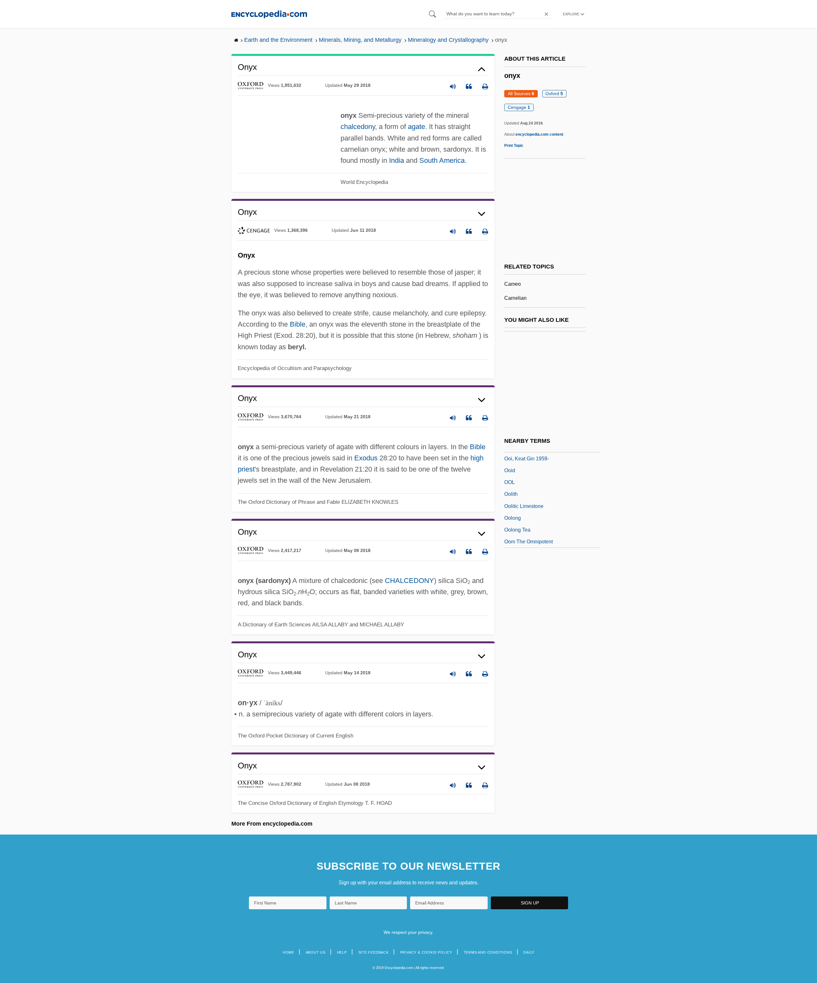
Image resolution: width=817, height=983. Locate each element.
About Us (316, 952)
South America (442, 160)
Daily (528, 952)
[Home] (269, 14)
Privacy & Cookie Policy (426, 952)
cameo (512, 284)
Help (342, 952)
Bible (297, 324)
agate (416, 127)
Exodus (366, 458)
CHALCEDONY (409, 581)
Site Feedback (373, 952)
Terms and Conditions (488, 952)
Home (288, 952)
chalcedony (358, 127)
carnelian (515, 298)
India (396, 160)
